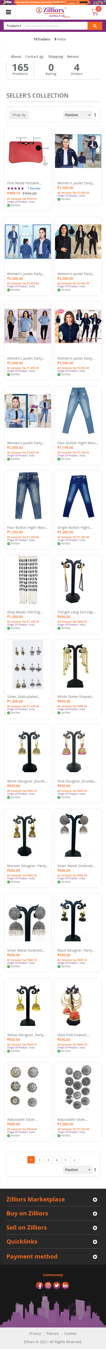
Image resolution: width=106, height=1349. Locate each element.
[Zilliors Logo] (53, 12)
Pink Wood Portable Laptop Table (23, 183)
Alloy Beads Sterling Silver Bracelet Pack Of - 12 (26, 612)
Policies (52, 1333)
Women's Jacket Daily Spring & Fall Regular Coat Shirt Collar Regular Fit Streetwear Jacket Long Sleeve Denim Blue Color (77, 358)
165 (20, 67)
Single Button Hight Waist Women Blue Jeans (77, 527)
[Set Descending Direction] (95, 115)
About (16, 56)
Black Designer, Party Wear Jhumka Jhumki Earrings (74, 950)
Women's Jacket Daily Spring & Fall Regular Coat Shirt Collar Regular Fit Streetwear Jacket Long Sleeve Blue (27, 443)
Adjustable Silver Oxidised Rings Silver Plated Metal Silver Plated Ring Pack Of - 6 (25, 1119)
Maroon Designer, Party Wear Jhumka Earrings (26, 866)
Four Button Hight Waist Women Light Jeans (27, 527)
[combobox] (59, 26)
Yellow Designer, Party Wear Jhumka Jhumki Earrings (25, 1035)
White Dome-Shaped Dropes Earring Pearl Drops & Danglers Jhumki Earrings (78, 696)
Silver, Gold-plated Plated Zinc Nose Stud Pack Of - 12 (25, 696)
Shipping (55, 56)
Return (73, 56)
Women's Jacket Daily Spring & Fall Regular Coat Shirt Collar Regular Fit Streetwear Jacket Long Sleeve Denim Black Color (77, 274)
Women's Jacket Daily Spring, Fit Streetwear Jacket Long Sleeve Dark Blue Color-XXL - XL (26, 274)
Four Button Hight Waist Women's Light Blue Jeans (77, 443)
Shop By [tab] (19, 115)
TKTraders (41, 39)
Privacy (35, 1333)
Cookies (70, 1333)
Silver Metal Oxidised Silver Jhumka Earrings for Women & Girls (76, 866)
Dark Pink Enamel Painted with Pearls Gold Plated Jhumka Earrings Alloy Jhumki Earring (77, 1035)
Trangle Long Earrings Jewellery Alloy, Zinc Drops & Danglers (75, 612)
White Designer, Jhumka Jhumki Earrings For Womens (27, 781)
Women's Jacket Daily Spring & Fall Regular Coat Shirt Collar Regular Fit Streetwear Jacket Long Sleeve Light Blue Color (27, 358)
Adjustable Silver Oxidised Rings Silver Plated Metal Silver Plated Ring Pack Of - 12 (77, 1119)
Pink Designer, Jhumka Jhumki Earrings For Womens (75, 781)
